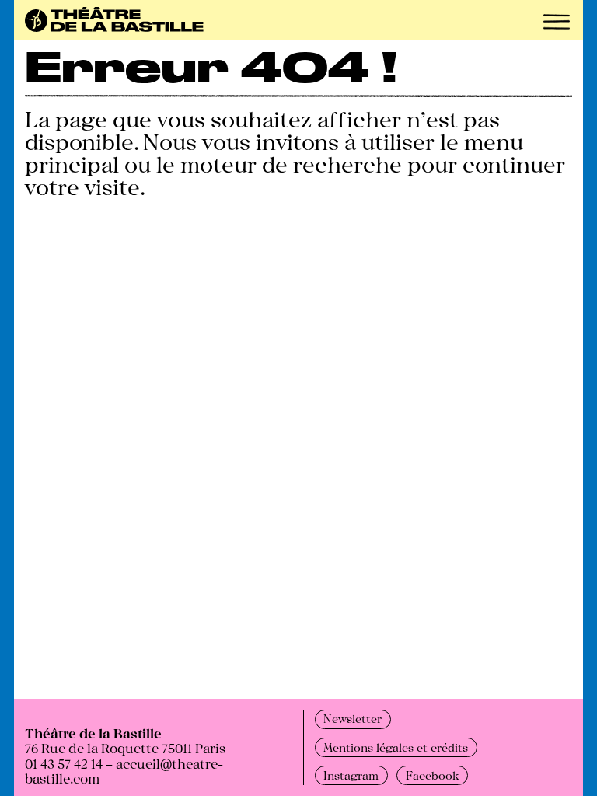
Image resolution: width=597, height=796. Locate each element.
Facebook (432, 775)
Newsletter (352, 718)
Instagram (351, 775)
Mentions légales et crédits (395, 747)
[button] (556, 21)
